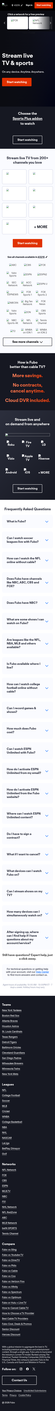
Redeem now (27, 732)
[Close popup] (46, 679)
